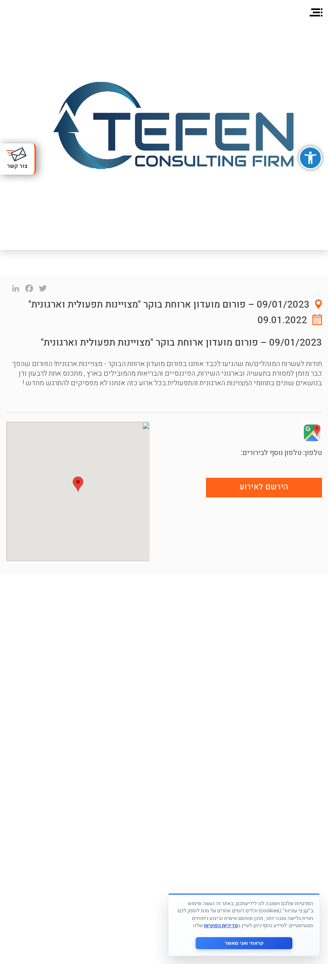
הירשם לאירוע (264, 487)
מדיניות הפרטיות (221, 925)
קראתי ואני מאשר (244, 943)
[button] (310, 157)
